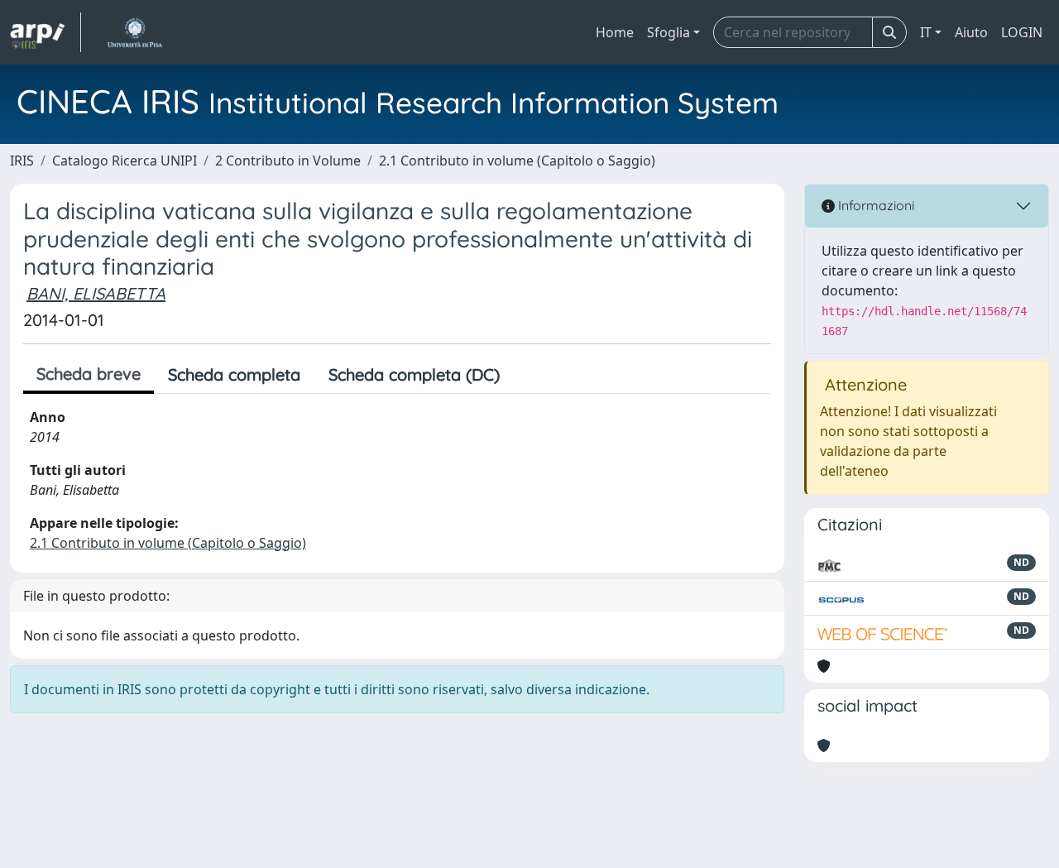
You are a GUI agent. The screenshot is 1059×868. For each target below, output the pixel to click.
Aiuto (971, 32)
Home (615, 32)
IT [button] (926, 32)
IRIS (22, 160)
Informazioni (874, 205)
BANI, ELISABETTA (95, 293)
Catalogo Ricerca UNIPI (124, 160)
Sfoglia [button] (668, 32)
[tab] (528, 374)
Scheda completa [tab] (234, 374)
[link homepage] (45, 32)
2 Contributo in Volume (288, 160)
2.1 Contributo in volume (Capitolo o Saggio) (517, 160)
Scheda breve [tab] (88, 373)
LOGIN (1021, 32)
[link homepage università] (134, 32)
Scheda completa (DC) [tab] (414, 374)
